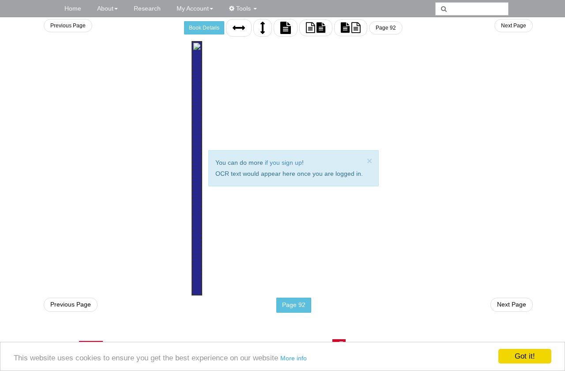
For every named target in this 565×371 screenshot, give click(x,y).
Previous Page (68, 26)
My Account (193, 8)
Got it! (525, 356)
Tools (243, 8)
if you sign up (283, 162)
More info (293, 358)
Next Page (513, 26)
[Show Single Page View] (286, 28)
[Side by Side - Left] (315, 27)
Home (72, 8)
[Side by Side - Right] (350, 27)
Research (147, 8)
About (105, 8)
